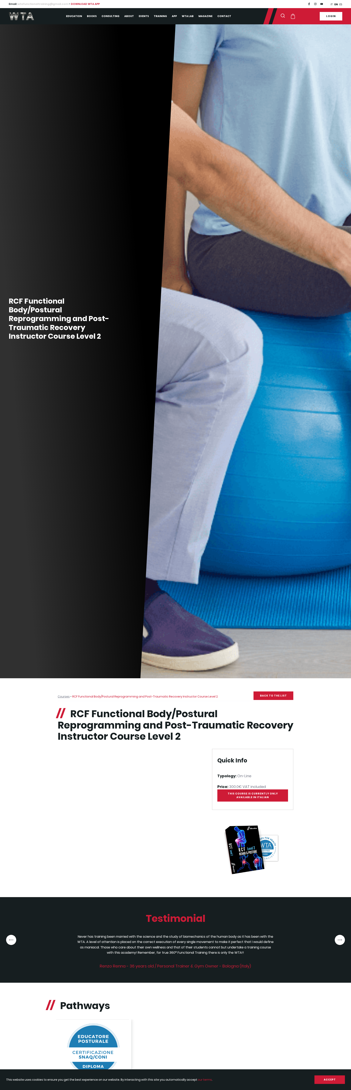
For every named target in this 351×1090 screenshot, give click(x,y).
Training (160, 16)
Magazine (205, 16)
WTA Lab (188, 16)
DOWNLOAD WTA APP (85, 4)
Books (92, 16)
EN (336, 4)
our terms (205, 1080)
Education (74, 16)
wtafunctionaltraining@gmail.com (43, 4)
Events (144, 16)
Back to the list (273, 695)
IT (332, 4)
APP (174, 16)
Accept (330, 1079)
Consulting (110, 16)
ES (340, 4)
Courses (64, 696)
